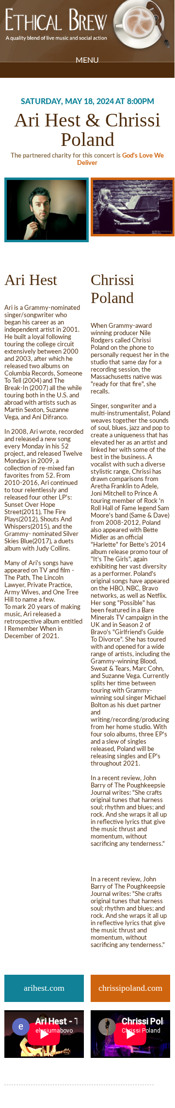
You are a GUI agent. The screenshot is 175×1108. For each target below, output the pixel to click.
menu (87, 60)
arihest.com (44, 988)
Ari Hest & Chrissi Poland (87, 129)
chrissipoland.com (130, 988)
